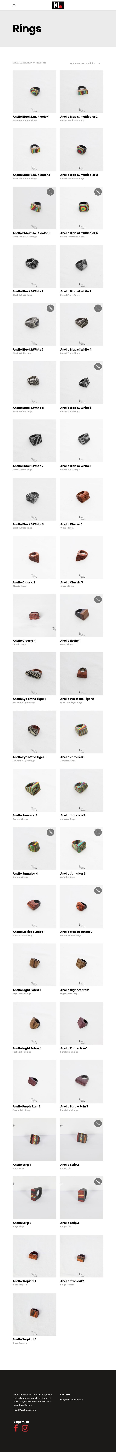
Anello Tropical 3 (25, 1339)
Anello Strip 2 (69, 1165)
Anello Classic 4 (24, 641)
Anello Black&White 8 (75, 466)
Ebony (63, 644)
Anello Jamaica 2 (25, 815)
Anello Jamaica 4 (25, 874)
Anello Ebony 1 (70, 641)
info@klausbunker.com (25, 1410)
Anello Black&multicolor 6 (79, 233)
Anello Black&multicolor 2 (78, 117)
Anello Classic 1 (71, 524)
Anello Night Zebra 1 (27, 990)
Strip (21, 1168)
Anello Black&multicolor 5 (31, 233)
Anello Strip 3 (22, 1223)
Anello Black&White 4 (75, 350)
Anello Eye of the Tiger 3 (29, 757)
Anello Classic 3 (71, 582)
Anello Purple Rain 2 (26, 1106)
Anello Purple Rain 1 (73, 1048)
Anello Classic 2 (24, 582)
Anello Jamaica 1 (72, 757)
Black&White (19, 295)
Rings (34, 120)
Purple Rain (66, 1052)
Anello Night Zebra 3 (27, 1048)
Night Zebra (19, 993)
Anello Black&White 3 (28, 350)
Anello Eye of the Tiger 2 (77, 699)
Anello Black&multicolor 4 (79, 175)
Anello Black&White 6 (75, 408)
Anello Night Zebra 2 (74, 990)
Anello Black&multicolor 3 (31, 175)
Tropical (23, 1284)
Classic (64, 528)
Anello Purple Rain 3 (74, 1106)
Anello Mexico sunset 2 (76, 932)
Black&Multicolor (22, 120)
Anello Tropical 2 (72, 1281)
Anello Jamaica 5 (72, 874)
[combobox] (84, 63)
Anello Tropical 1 (24, 1281)
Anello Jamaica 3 (72, 815)
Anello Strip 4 (69, 1223)
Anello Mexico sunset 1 (28, 932)
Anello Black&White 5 (28, 408)
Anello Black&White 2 (75, 291)
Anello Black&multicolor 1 (31, 117)
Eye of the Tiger (21, 702)
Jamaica (64, 760)
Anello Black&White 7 (28, 466)
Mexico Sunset (20, 935)
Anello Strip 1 (22, 1165)
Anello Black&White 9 (28, 524)
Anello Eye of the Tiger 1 (29, 699)
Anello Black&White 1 (28, 291)
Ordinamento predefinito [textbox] (82, 63)
